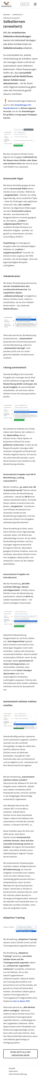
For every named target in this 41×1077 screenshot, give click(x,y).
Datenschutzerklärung (18, 1074)
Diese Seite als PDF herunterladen (20, 1054)
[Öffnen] (35, 4)
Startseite (6, 14)
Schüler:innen (17, 14)
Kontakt (12, 1068)
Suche (23, 4)
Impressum (13, 1071)
